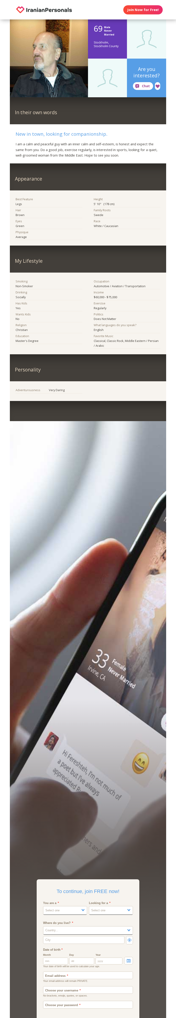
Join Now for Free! (143, 9)
